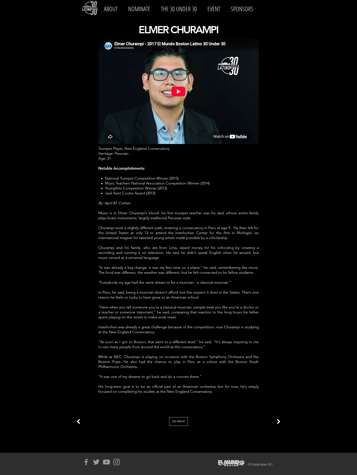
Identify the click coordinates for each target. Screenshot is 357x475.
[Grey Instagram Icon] (116, 462)
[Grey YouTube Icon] (106, 462)
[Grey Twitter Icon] (96, 462)
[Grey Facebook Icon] (86, 462)
